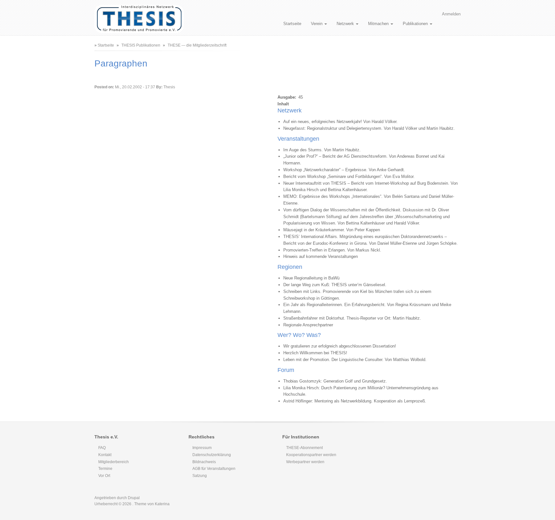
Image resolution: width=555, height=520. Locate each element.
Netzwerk (346, 23)
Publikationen (416, 23)
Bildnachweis (204, 462)
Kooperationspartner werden (311, 455)
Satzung (199, 475)
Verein (317, 23)
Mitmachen (379, 23)
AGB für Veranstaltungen (213, 468)
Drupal (134, 498)
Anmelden (451, 14)
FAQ (102, 447)
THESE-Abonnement (304, 447)
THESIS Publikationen (140, 45)
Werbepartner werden (305, 462)
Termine (105, 468)
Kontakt (104, 455)
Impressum (202, 447)
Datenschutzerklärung (211, 455)
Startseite (292, 23)
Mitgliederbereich (113, 462)
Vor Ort (104, 475)
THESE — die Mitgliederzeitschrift (197, 45)
